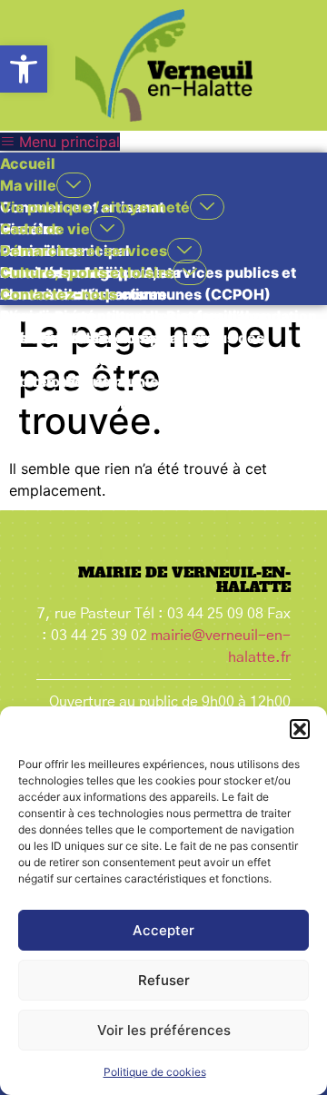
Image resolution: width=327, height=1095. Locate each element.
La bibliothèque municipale (97, 381)
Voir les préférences (164, 1030)
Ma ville (28, 185)
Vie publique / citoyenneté (95, 207)
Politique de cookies (155, 1072)
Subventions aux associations (107, 338)
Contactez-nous (58, 294)
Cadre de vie (45, 229)
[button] (23, 69)
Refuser (164, 980)
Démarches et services (83, 251)
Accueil (27, 163)
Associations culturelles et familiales (133, 316)
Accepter (163, 930)
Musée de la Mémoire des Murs (111, 403)
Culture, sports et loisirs (86, 272)
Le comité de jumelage (81, 359)
